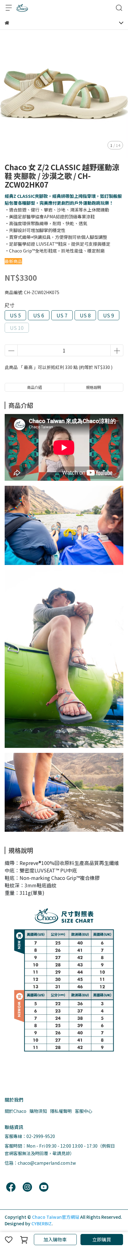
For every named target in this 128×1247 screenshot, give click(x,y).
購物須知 (38, 1111)
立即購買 (101, 1239)
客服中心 (83, 1111)
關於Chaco (15, 1111)
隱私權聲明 (61, 1111)
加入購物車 (55, 1239)
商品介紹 (34, 387)
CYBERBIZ (41, 1223)
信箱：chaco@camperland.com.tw (40, 1163)
